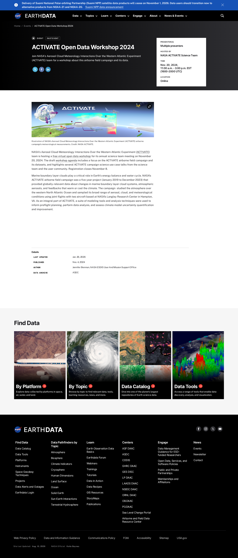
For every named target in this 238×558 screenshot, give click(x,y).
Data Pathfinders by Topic (64, 444)
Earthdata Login (24, 492)
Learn (104, 15)
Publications (94, 504)
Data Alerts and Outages (29, 486)
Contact (198, 460)
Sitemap (164, 538)
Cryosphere (57, 469)
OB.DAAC (127, 501)
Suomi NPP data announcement (104, 7)
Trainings (92, 469)
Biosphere (56, 458)
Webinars (92, 463)
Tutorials (91, 475)
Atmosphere (58, 452)
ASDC (125, 454)
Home (17, 26)
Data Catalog (23, 448)
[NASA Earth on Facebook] (198, 428)
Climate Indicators (61, 463)
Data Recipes (94, 486)
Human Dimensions (62, 475)
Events (27, 26)
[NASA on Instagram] (205, 428)
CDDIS (126, 460)
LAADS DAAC (130, 483)
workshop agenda (66, 160)
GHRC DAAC (129, 466)
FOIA (126, 538)
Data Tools (21, 454)
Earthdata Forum (96, 457)
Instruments (22, 466)
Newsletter (199, 454)
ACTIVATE (143, 152)
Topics (89, 15)
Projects (20, 480)
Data (75, 15)
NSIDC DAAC (129, 489)
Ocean (54, 487)
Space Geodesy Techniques (24, 473)
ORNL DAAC (129, 495)
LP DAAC (127, 477)
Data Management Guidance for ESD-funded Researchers (169, 452)
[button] (93, 120)
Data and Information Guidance (62, 538)
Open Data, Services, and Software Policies (172, 462)
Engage (137, 15)
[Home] (40, 15)
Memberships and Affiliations (168, 480)
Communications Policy (101, 538)
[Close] (222, 5)
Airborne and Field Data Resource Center (136, 520)
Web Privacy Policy (25, 538)
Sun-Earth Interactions (64, 498)
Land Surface (58, 481)
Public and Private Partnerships (168, 471)
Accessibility (144, 538)
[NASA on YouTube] (220, 428)
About (153, 15)
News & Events (174, 15)
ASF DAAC (128, 448)
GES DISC (128, 471)
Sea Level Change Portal (136, 512)
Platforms (21, 460)
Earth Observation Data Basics (100, 450)
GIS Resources (95, 492)
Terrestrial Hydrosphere (64, 504)
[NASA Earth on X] (212, 428)
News (197, 442)
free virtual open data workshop (72, 156)
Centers (120, 15)
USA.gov (182, 538)
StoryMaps (93, 498)
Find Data (21, 442)
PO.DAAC (127, 506)
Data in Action (95, 480)
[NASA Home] (18, 16)
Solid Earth (57, 493)
